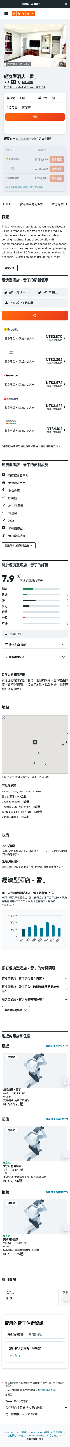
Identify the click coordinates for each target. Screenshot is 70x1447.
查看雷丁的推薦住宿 (57, 1192)
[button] (66, 4)
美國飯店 (57, 1432)
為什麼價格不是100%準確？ (23, 1414)
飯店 (24, 1432)
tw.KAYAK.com (11, 1432)
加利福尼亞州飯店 (16, 1435)
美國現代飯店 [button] (10, 1239)
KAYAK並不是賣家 (16, 1401)
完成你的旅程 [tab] (15, 1334)
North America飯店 (40, 1432)
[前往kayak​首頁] (23, 13)
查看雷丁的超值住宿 (57, 1119)
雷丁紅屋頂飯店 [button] (12, 1166)
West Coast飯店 (37, 1435)
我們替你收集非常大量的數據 (24, 1407)
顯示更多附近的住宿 (57, 1045)
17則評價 (27, 82)
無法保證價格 (48, 1390)
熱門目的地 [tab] (35, 1334)
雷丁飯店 (15, 1355)
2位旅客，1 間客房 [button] (19, 107)
